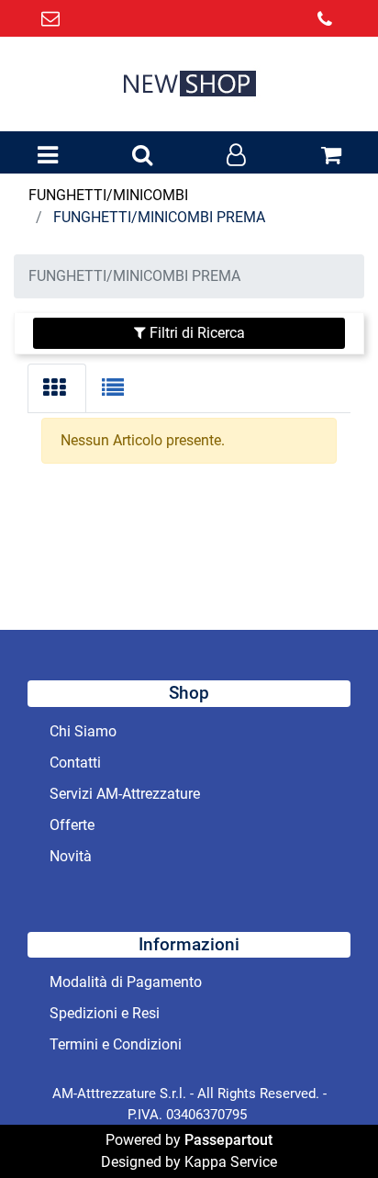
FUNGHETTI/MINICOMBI (108, 195)
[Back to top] (326, 1126)
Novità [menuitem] (71, 856)
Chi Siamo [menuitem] (83, 731)
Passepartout (228, 1140)
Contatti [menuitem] (75, 762)
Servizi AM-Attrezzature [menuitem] (125, 793)
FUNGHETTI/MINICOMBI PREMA (159, 217)
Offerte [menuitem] (72, 825)
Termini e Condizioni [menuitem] (116, 1044)
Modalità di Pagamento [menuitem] (126, 982)
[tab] (57, 388)
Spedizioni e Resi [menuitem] (105, 1013)
